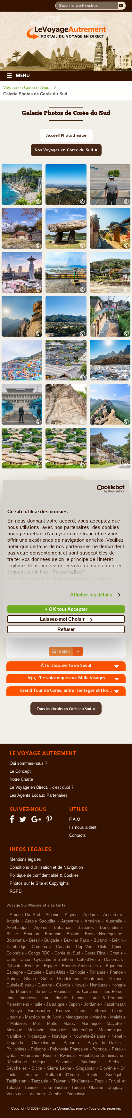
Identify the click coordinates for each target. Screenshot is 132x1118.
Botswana (15, 940)
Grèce (46, 979)
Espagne (14, 972)
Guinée (115, 979)
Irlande (60, 998)
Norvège (59, 1036)
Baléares (86, 927)
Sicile (37, 1068)
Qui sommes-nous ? (28, 763)
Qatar (11, 1055)
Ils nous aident (82, 827)
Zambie (55, 1094)
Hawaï (80, 985)
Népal (116, 1036)
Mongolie (57, 1030)
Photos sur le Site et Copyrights (39, 883)
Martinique (91, 1023)
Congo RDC (39, 953)
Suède (92, 1075)
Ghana (30, 979)
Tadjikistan (16, 1081)
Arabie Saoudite (40, 921)
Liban (117, 1011)
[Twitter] (23, 821)
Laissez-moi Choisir (62, 619)
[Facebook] (13, 821)
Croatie (116, 953)
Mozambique (110, 1030)
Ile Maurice (20, 991)
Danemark (113, 959)
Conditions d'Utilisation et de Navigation (46, 867)
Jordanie (92, 1004)
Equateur (114, 966)
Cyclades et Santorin (53, 959)
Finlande (97, 972)
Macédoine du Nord (43, 1017)
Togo (99, 1081)
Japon (74, 1004)
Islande (79, 998)
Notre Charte (21, 779)
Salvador (63, 1062)
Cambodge (16, 947)
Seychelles (16, 1068)
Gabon (12, 979)
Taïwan (59, 1081)
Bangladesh (111, 927)
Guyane (44, 985)
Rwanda (67, 1055)
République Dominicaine (100, 1055)
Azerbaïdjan (17, 927)
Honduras (99, 985)
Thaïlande (80, 1081)
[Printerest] (50, 821)
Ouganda (14, 1043)
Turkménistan (54, 1087)
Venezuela (16, 1094)
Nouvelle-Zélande (89, 1036)
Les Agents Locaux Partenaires (39, 795)
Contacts (77, 835)
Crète (11, 959)
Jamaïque (55, 1004)
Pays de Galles (104, 1043)
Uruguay (115, 1087)
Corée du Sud (67, 953)
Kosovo (63, 1011)
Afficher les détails (91, 594)
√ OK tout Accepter (66, 608)
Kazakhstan (114, 1004)
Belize (12, 934)
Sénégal (113, 1075)
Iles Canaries (85, 991)
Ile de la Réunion (52, 991)
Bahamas (62, 927)
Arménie (92, 921)
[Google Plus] (37, 821)
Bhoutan (31, 934)
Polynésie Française (69, 1049)
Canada (63, 947)
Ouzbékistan (43, 1043)
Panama (71, 1043)
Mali (37, 1023)
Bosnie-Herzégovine (103, 934)
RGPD (15, 891)
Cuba (25, 959)
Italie (37, 1004)
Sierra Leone (59, 1068)
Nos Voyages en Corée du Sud (66, 149)
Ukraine (96, 1087)
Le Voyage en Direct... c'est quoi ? (41, 787)
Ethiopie (77, 972)
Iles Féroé (113, 991)
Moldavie (36, 1030)
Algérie (71, 915)
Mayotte (114, 1023)
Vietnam (37, 1094)
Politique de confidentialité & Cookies (44, 875)
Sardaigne (90, 1062)
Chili (102, 947)
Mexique (14, 1030)
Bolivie (73, 934)
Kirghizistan (39, 1011)
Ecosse (32, 966)
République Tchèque (26, 1062)
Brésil (34, 940)
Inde (10, 998)
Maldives (18, 1023)
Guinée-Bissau (20, 985)
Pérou (117, 1049)
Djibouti (13, 966)
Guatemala (94, 979)
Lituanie (13, 1017)
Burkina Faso (76, 940)
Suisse (31, 1075)
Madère (99, 1017)
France (116, 972)
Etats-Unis (55, 972)
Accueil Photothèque (66, 135)
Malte (52, 1023)
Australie (114, 921)
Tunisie (30, 1087)
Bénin (117, 940)
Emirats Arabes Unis (81, 966)
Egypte (50, 966)
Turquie (78, 1087)
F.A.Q (74, 819)
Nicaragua (37, 1036)
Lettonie (98, 1011)
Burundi (101, 940)
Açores (40, 927)
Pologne (38, 1049)
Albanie (52, 915)
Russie (49, 1055)
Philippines (16, 1049)
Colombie (15, 953)
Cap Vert (84, 947)
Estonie (34, 972)
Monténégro (82, 1030)
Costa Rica (95, 953)
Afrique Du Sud (25, 915)
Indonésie (28, 998)
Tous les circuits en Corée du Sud (66, 708)
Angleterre (112, 915)
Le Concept (20, 771)
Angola (12, 921)
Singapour (85, 1068)
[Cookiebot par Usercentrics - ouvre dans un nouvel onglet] (97, 489)
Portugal (100, 1049)
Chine (117, 947)
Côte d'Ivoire (88, 959)
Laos (80, 1011)
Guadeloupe (68, 979)
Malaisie (118, 1017)
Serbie (114, 1062)
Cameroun (41, 947)
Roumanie (30, 1055)
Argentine (70, 921)
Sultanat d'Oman (62, 1075)
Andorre (90, 915)
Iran (45, 998)
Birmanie (53, 934)
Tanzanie (39, 1081)
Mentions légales (25, 859)
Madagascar (76, 1017)
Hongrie (118, 985)
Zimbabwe (75, 1094)
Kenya (16, 1011)
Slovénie (108, 1068)
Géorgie (63, 985)
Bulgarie (51, 940)
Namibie (13, 1036)
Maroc (69, 1023)
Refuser (66, 629)
